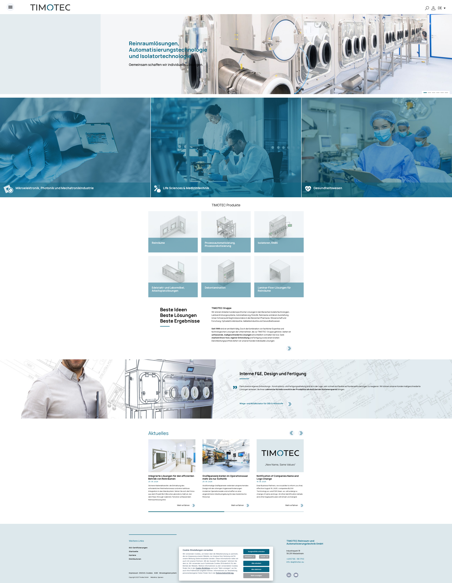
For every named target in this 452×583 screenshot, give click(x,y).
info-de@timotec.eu (295, 562)
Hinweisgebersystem (168, 573)
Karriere (132, 555)
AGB (156, 573)
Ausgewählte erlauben (256, 551)
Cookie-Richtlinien (203, 568)
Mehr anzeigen (256, 575)
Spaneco (160, 577)
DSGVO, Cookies (146, 573)
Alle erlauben (256, 563)
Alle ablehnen (256, 569)
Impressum (133, 573)
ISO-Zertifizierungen (138, 547)
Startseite (133, 551)
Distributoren (135, 559)
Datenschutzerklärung (225, 573)
